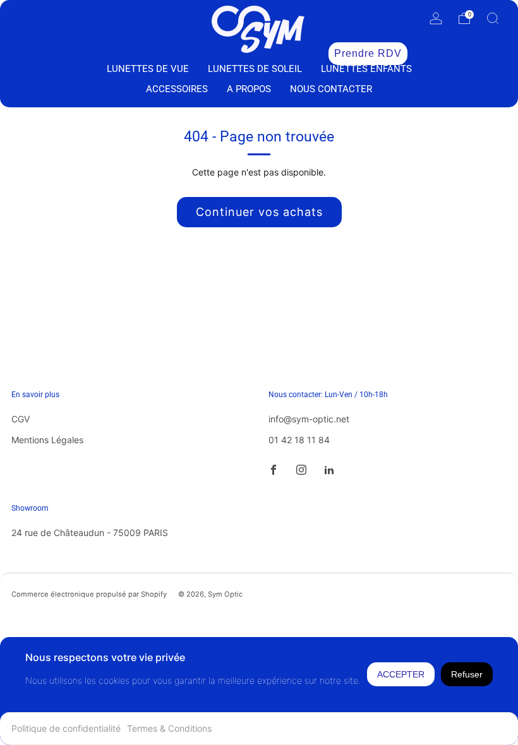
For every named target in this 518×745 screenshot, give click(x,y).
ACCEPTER (401, 674)
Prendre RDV (368, 53)
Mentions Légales (47, 439)
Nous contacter (331, 89)
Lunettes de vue (148, 68)
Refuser (467, 674)
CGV (20, 419)
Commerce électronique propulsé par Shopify (89, 594)
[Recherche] (492, 18)
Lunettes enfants (366, 68)
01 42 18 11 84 (299, 439)
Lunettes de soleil (255, 68)
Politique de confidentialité (66, 728)
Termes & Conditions (169, 728)
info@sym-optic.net (308, 419)
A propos (249, 89)
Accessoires (177, 89)
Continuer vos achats (259, 211)
